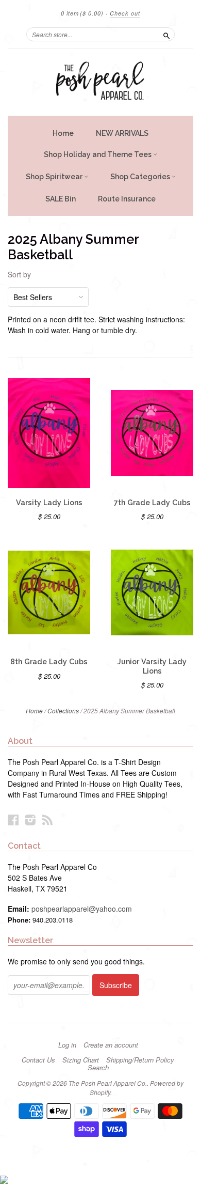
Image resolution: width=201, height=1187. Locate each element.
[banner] (100, 82)
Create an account (110, 1045)
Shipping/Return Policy (140, 1060)
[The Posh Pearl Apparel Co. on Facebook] (13, 819)
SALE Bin (60, 199)
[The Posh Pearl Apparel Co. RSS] (47, 819)
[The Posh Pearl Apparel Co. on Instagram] (30, 819)
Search (98, 1067)
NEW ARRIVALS (122, 133)
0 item (82, 13)
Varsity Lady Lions (49, 502)
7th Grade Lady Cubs (152, 502)
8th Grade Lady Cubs (49, 662)
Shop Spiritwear (55, 177)
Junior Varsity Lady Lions (152, 666)
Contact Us (38, 1060)
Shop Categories (141, 177)
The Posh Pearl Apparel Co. (108, 1083)
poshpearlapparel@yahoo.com (81, 908)
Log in (67, 1045)
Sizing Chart (80, 1060)
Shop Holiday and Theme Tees (98, 154)
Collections (63, 710)
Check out (125, 13)
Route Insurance (127, 199)
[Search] (166, 34)
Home (63, 133)
